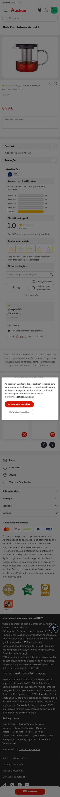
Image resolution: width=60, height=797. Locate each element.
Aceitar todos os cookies (19, 404)
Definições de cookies (19, 412)
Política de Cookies (25, 396)
